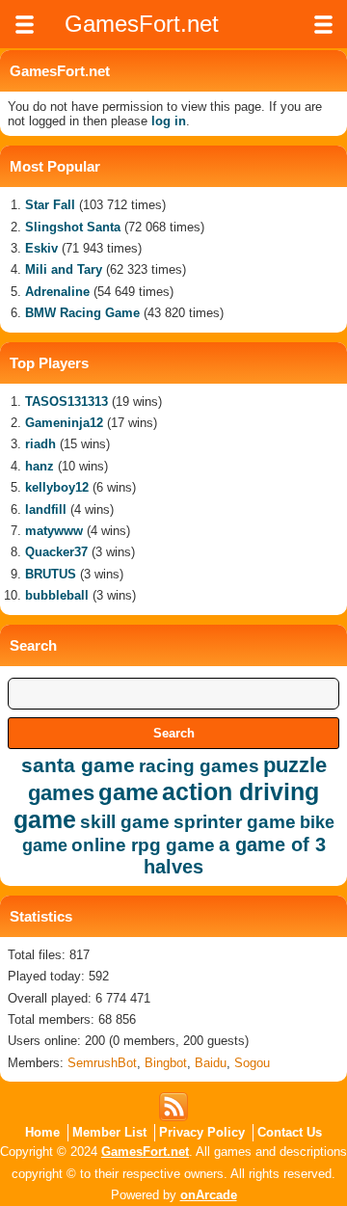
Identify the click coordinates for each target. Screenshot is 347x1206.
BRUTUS (50, 574)
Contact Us (289, 1132)
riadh (40, 444)
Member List (109, 1132)
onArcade (208, 1195)
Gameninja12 (64, 422)
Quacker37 (56, 552)
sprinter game (235, 822)
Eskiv (41, 248)
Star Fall (50, 205)
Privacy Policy (202, 1132)
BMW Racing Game (82, 313)
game (128, 792)
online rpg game (143, 845)
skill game (125, 822)
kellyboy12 (57, 487)
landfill (46, 509)
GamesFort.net (145, 1151)
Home (42, 1132)
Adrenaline (57, 291)
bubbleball (57, 595)
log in (168, 121)
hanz (39, 466)
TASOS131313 (66, 401)
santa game (78, 765)
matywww (54, 530)
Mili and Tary (63, 269)
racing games (199, 766)
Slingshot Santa (72, 227)
